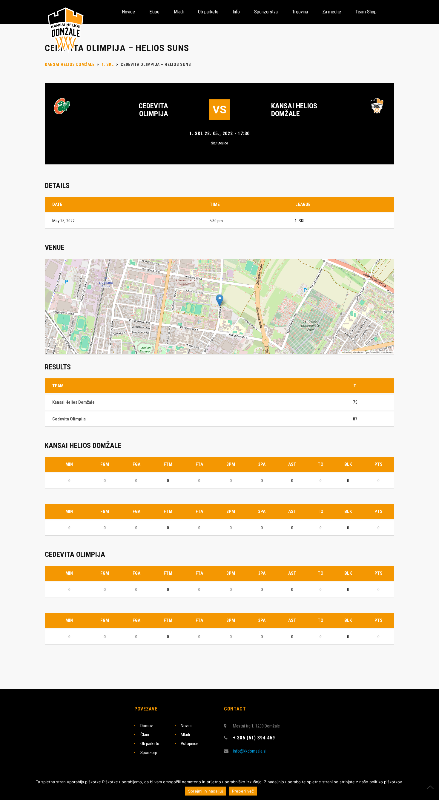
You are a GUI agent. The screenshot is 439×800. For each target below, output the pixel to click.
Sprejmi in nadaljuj (205, 791)
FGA (136, 464)
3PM (230, 464)
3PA (261, 464)
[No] (432, 787)
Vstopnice (189, 743)
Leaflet (347, 352)
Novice (187, 725)
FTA (199, 464)
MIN (69, 464)
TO (320, 464)
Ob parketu (149, 743)
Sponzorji (148, 752)
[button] (219, 300)
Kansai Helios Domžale (294, 110)
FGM (104, 464)
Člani (144, 734)
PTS (378, 464)
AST (292, 464)
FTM (168, 464)
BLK (348, 464)
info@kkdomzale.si (249, 751)
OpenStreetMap (372, 352)
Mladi (185, 734)
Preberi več (243, 791)
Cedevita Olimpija (153, 110)
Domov (146, 725)
